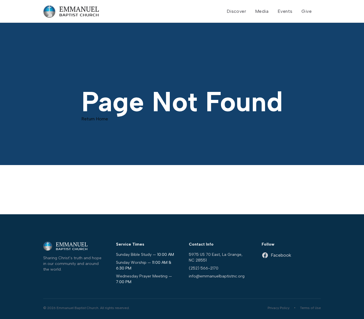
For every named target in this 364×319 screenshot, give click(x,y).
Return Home (94, 119)
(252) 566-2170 (203, 268)
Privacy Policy (278, 308)
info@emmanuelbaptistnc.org (217, 276)
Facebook (281, 255)
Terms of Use (310, 308)
